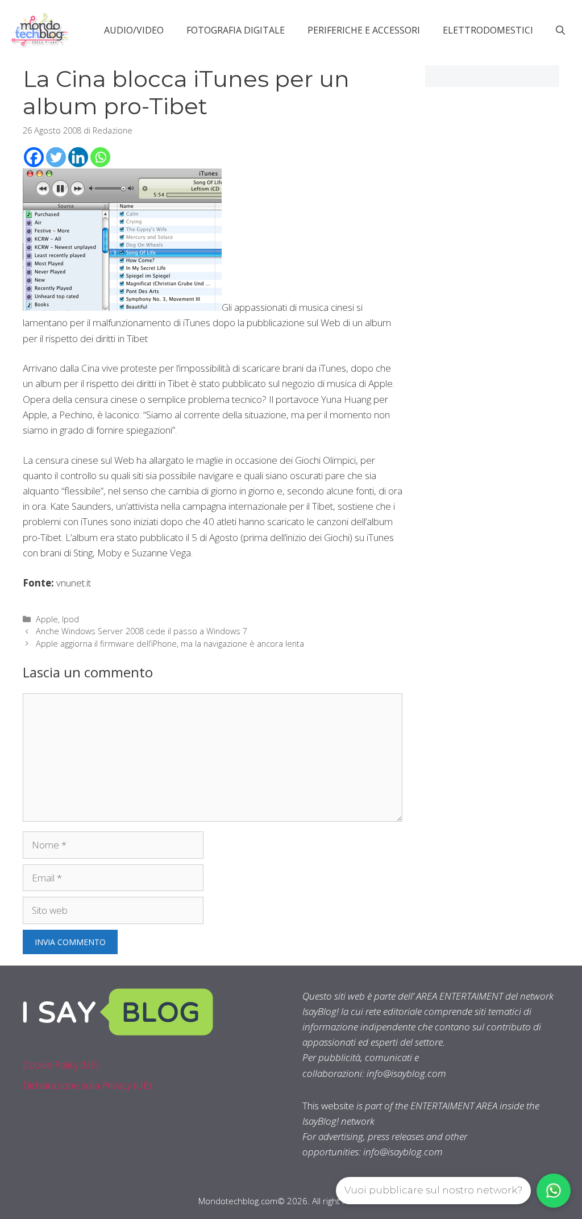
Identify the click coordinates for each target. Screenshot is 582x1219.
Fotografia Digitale (235, 30)
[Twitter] (56, 157)
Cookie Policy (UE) (61, 1064)
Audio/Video (134, 30)
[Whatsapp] (100, 157)
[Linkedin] (78, 157)
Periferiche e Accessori (363, 30)
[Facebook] (34, 157)
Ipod (70, 619)
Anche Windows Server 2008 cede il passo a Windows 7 (141, 631)
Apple (47, 619)
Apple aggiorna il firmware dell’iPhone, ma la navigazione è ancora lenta (170, 643)
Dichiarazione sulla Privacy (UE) (87, 1085)
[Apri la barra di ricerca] (560, 30)
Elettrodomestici (488, 30)
